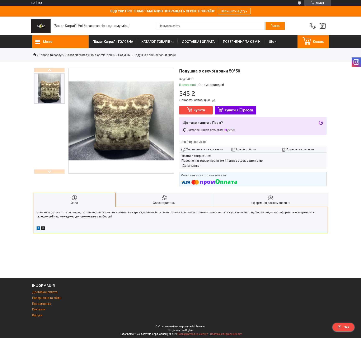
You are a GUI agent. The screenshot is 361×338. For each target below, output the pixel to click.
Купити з (231, 110)
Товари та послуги (51, 55)
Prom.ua (200, 326)
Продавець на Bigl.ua (180, 330)
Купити (199, 110)
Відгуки (37, 315)
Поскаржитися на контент (193, 334)
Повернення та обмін (46, 298)
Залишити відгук (234, 11)
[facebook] (38, 228)
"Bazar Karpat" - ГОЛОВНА (113, 42)
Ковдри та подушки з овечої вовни (91, 55)
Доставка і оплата (44, 292)
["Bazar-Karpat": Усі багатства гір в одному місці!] (41, 26)
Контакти (38, 309)
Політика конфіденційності (226, 334)
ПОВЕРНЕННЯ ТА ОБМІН (242, 42)
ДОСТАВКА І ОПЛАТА (198, 42)
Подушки (124, 55)
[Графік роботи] (323, 26)
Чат (346, 327)
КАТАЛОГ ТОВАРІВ (155, 42)
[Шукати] (275, 26)
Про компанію (41, 303)
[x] (43, 228)
